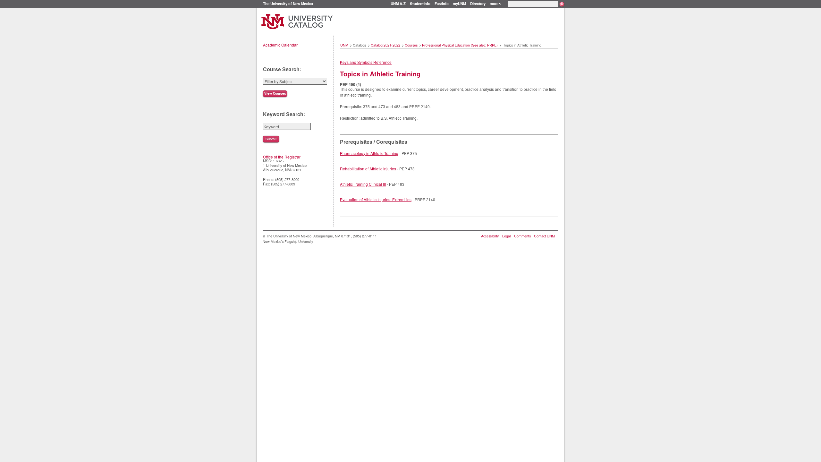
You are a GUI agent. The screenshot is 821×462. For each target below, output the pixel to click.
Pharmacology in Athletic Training (369, 153)
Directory (478, 3)
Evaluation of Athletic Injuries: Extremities (375, 199)
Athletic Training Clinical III (363, 184)
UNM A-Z (398, 3)
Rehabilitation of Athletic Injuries (368, 168)
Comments (522, 236)
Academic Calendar (280, 44)
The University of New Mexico (288, 3)
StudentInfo (420, 3)
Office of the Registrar (281, 156)
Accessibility (490, 236)
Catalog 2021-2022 (385, 45)
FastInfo (442, 3)
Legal (506, 236)
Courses (411, 45)
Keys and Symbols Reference (366, 62)
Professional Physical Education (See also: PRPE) (460, 45)
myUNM (459, 3)
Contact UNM (544, 236)
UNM (344, 45)
